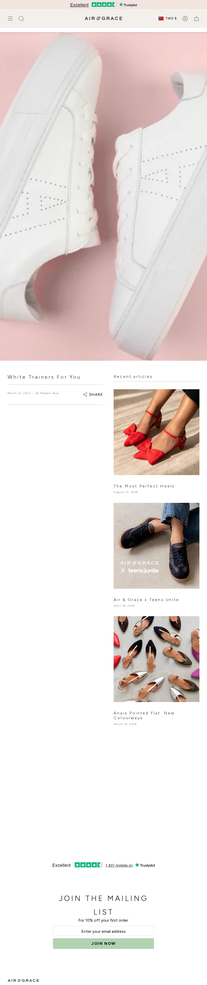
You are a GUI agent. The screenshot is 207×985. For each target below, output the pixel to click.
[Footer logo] (23, 980)
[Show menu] (10, 18)
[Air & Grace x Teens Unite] (156, 546)
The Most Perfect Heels (144, 486)
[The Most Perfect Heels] (156, 432)
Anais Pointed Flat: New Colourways (144, 715)
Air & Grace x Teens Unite (146, 599)
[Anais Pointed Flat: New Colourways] (156, 659)
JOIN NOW (103, 943)
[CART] (196, 18)
